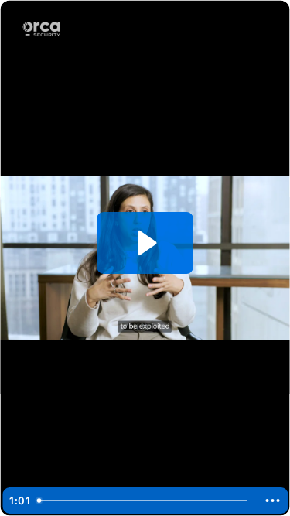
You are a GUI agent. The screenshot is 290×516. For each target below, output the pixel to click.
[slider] (144, 500)
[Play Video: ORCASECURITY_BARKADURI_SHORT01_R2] (145, 243)
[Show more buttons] (272, 500)
